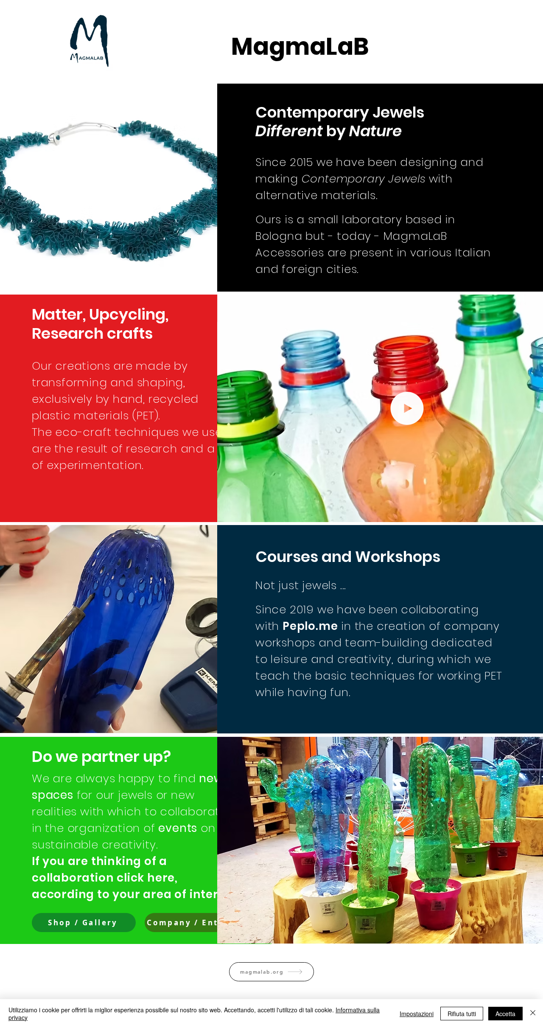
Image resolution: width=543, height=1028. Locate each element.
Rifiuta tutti (462, 1013)
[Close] (533, 1013)
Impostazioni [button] (417, 1013)
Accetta (505, 1013)
